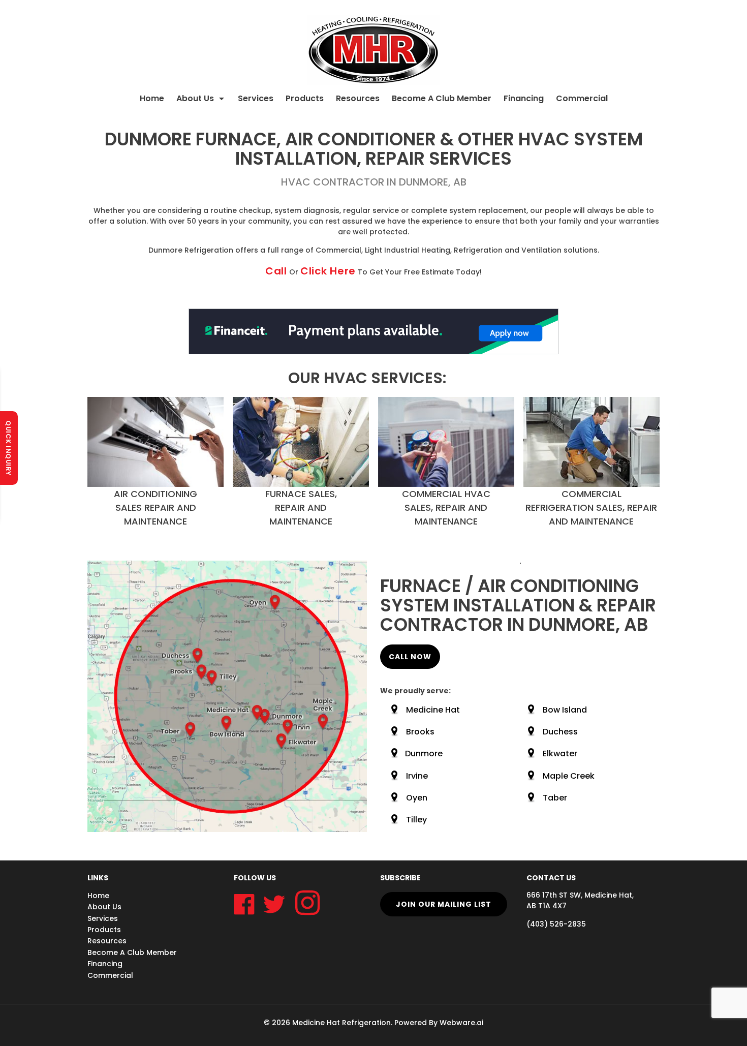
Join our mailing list (443, 904)
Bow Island (565, 710)
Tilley (416, 819)
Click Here (328, 271)
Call (276, 271)
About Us (195, 98)
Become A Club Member (441, 98)
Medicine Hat (433, 710)
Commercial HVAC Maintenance (446, 507)
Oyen (416, 798)
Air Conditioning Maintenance (155, 507)
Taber (555, 798)
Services (255, 98)
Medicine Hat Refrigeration (341, 1023)
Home (152, 98)
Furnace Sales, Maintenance (301, 507)
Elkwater (560, 753)
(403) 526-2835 (556, 924)
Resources (358, 98)
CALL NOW (410, 657)
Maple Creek (569, 776)
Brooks (420, 731)
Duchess (560, 731)
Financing (524, 98)
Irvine (417, 776)
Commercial (582, 98)
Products (305, 98)
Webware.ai (461, 1023)
